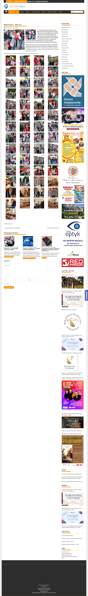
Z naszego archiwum (36, 11)
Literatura (64, 41)
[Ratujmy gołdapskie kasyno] (73, 282)
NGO (63, 45)
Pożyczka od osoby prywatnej (44, 588)
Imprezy (22, 11)
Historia (63, 34)
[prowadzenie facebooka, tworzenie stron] (73, 267)
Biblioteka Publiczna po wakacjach (69, 309)
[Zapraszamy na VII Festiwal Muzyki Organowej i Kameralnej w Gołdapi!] (73, 422)
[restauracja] (73, 218)
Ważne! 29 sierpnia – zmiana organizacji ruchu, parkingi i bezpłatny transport (72, 336)
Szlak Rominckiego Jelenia (67, 541)
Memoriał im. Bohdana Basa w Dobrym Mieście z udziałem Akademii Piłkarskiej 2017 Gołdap (72, 373)
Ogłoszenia (64, 47)
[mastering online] (73, 130)
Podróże (63, 52)
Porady (63, 54)
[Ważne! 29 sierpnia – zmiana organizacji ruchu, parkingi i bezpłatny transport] (73, 344)
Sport (17, 11)
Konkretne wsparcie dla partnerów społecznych (72, 430)
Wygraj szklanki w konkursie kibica (13, 228)
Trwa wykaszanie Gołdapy (67, 535)
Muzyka (63, 43)
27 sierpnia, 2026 (8, 247)
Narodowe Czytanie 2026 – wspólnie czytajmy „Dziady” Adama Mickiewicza (72, 291)
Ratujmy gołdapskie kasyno (68, 275)
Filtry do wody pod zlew (44, 585)
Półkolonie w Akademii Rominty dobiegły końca (72, 474)
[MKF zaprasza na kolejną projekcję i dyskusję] (73, 450)
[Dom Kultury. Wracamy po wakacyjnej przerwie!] (70, 362)
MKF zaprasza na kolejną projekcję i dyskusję (71, 433)
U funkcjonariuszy (32, 258)
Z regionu (64, 68)
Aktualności (11, 11)
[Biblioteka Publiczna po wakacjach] (73, 322)
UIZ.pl (63, 558)
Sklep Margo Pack (44, 591)
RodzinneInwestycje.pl (66, 555)
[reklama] (73, 163)
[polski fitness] (73, 257)
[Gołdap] (6, 11)
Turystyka (27, 11)
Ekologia (63, 32)
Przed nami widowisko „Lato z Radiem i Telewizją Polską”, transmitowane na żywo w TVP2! (72, 378)
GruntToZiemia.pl (65, 552)
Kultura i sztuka (65, 38)
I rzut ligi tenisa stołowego (52, 228)
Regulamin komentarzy (52, 11)
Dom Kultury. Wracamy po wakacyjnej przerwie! (72, 353)
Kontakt (60, 11)
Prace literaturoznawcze (67, 553)
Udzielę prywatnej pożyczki (44, 589)
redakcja (16, 27)
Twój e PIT (44, 586)
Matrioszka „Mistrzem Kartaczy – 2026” (70, 544)
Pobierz (63, 50)
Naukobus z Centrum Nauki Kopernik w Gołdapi (44, 1)
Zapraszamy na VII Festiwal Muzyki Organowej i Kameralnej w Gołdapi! (72, 414)
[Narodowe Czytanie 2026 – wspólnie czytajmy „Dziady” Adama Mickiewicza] (73, 300)
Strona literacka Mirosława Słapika (69, 556)
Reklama (43, 11)
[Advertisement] (59, 6)
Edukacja (11, 256)
